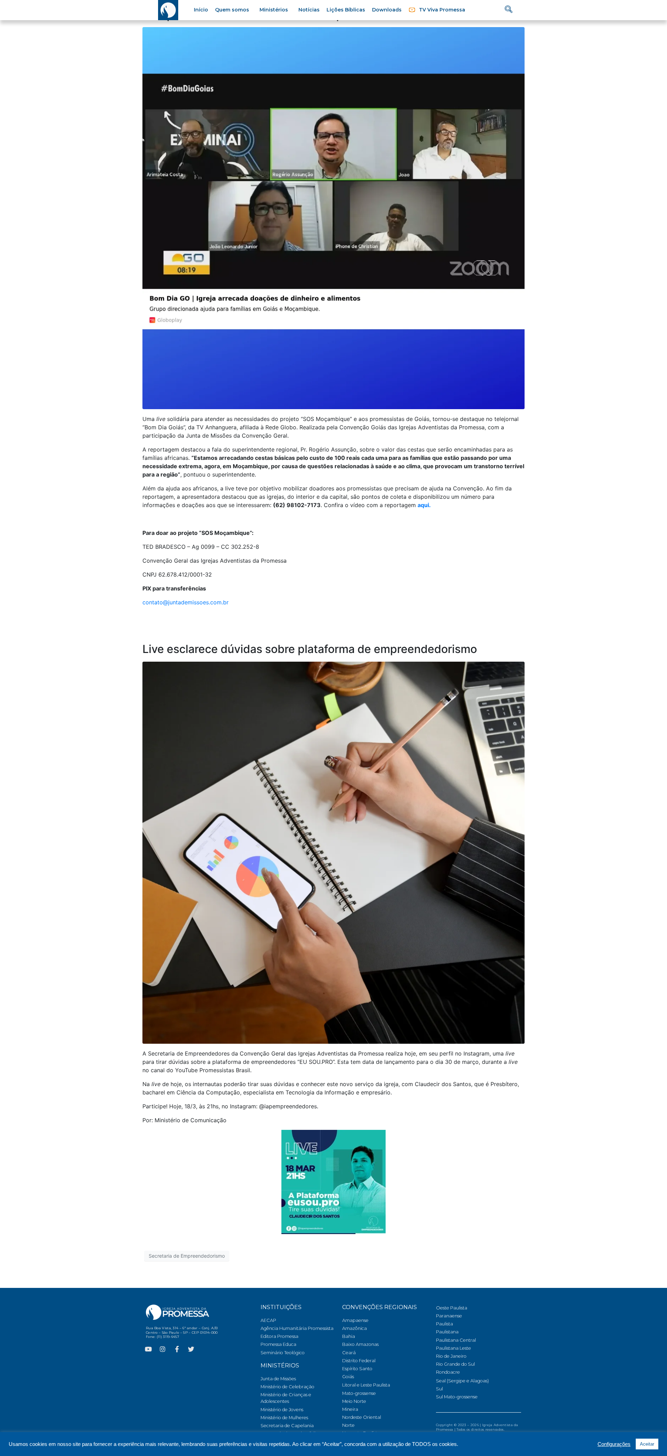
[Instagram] (162, 1349)
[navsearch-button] (508, 10)
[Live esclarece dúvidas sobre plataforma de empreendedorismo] (333, 852)
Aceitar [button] (647, 1444)
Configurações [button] (614, 1444)
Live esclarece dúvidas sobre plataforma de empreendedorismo (309, 649)
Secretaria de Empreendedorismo (187, 1256)
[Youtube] (148, 1349)
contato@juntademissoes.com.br (185, 602)
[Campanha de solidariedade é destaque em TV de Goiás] (333, 217)
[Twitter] (191, 1349)
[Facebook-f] (177, 1349)
